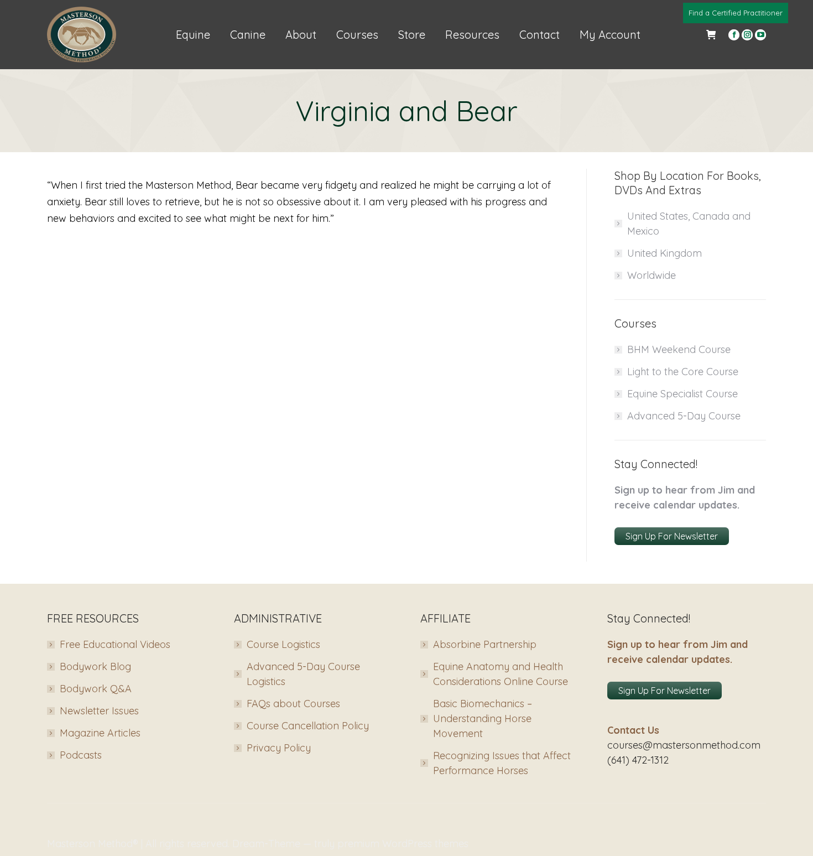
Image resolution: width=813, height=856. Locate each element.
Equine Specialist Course (682, 393)
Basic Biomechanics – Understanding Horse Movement (482, 718)
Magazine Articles (100, 733)
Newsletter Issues (99, 710)
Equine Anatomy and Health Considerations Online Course (500, 674)
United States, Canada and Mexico (689, 223)
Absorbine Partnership (484, 644)
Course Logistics (283, 644)
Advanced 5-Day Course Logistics (303, 674)
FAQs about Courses (293, 703)
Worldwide (651, 275)
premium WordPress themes (402, 843)
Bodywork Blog (95, 666)
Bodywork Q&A (96, 688)
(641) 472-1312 (638, 760)
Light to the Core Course (682, 371)
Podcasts (81, 755)
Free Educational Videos (115, 644)
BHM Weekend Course (679, 349)
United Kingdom (664, 253)
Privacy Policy (279, 747)
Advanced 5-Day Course (684, 415)
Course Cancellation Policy (308, 725)
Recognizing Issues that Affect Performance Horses (502, 763)
